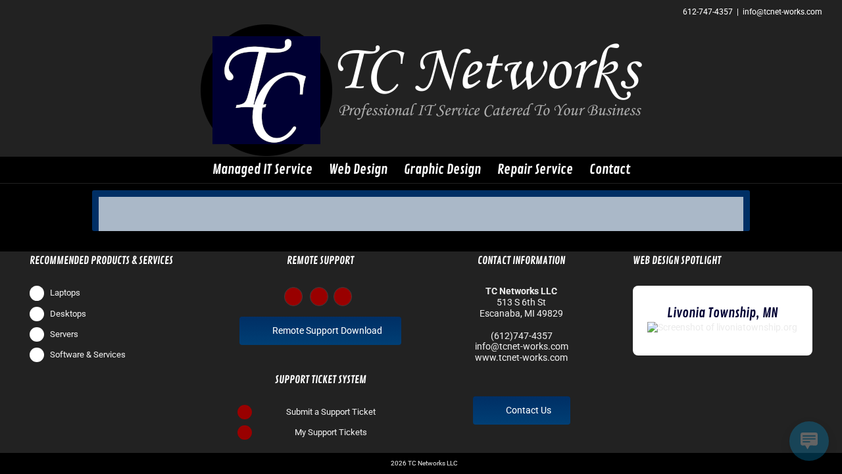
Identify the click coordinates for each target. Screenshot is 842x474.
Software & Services (88, 354)
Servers (64, 334)
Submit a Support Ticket (331, 412)
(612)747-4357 (522, 335)
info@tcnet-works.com (782, 11)
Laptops (65, 293)
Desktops (68, 314)
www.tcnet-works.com (521, 357)
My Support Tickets (331, 432)
